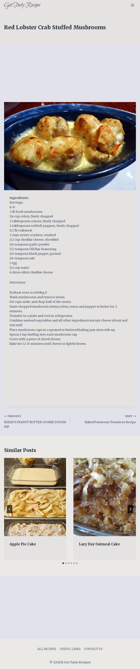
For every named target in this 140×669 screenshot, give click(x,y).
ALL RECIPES (46, 649)
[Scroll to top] (131, 663)
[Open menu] (132, 5)
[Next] (130, 509)
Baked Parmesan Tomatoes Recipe (110, 419)
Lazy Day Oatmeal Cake (99, 544)
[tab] (63, 563)
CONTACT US (93, 649)
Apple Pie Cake (23, 544)
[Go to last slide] (9, 509)
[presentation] (35, 497)
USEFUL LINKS (70, 649)
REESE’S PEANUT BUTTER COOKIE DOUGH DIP (35, 422)
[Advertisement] (70, 77)
